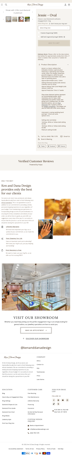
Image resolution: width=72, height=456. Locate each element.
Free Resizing (32, 393)
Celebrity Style (6, 419)
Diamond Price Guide (8, 408)
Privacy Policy (40, 449)
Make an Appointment (34, 330)
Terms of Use (30, 449)
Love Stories (40, 379)
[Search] (6, 5)
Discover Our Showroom (37, 339)
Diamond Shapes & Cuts (9, 404)
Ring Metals (6, 416)
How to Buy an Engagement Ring (12, 397)
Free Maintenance (33, 397)
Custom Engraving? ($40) (49, 33)
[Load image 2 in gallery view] (14, 19)
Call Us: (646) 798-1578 (49, 136)
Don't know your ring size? (59, 23)
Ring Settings (6, 401)
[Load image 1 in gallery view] (8, 19)
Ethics (38, 361)
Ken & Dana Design (33, 444)
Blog (3, 393)
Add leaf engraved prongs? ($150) (52, 37)
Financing (31, 404)
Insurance (31, 408)
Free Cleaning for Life (14, 238)
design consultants (50, 106)
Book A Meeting (46, 139)
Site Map (60, 449)
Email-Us (67, 136)
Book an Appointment (37, 425)
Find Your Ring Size (8, 423)
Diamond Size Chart (8, 412)
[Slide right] (32, 12)
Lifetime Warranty (12, 227)
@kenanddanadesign (36, 348)
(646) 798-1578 (34, 433)
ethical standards (6, 202)
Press (38, 376)
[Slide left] (3, 12)
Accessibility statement (16, 449)
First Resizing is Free (13, 250)
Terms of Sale (51, 449)
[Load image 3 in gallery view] (27, 19)
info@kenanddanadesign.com (39, 429)
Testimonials (41, 372)
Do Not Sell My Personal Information (35, 413)
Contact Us (40, 364)
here (48, 116)
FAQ (38, 368)
